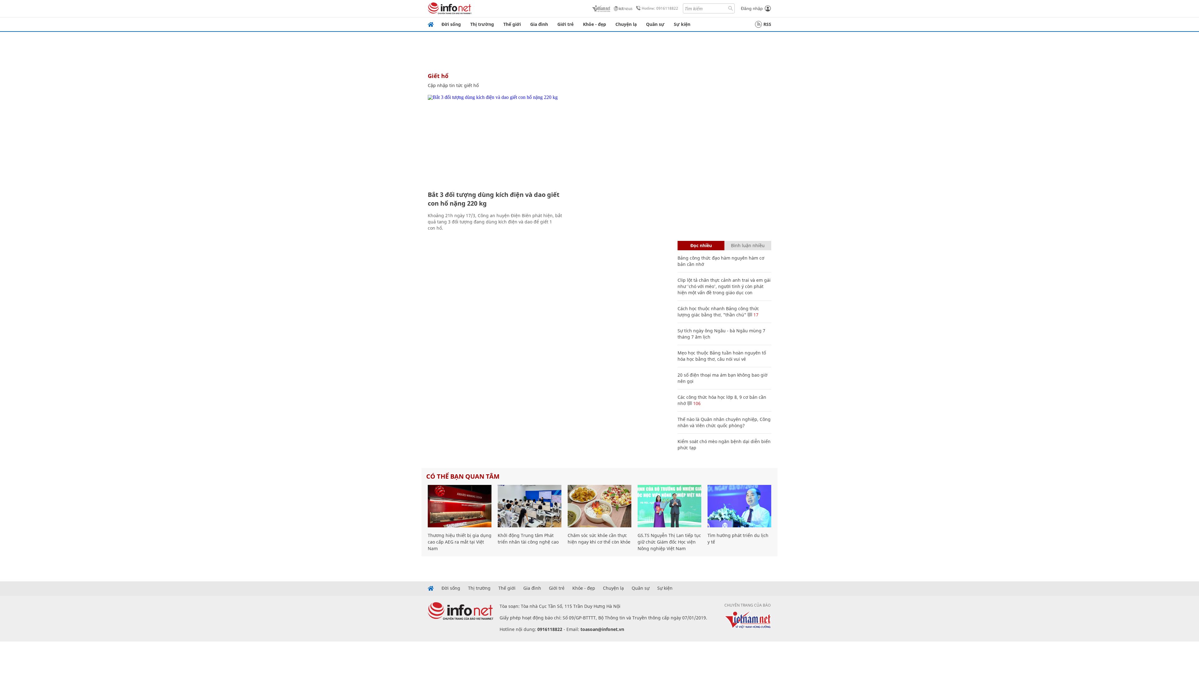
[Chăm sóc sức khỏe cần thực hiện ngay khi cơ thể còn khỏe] (599, 506)
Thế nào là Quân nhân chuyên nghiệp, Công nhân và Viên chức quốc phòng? (724, 422)
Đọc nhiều (701, 245)
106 (696, 403)
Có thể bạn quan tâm (463, 476)
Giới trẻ (565, 24)
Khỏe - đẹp (594, 24)
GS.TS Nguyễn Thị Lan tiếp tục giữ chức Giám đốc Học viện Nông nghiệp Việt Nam (669, 541)
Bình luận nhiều (748, 245)
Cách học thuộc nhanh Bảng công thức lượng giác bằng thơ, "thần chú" (718, 311)
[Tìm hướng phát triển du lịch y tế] (739, 506)
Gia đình (539, 24)
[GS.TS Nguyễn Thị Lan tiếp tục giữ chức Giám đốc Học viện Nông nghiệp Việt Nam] (669, 506)
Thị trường (482, 24)
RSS (767, 24)
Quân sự (655, 24)
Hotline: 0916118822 (660, 8)
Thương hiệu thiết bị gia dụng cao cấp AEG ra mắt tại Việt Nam (459, 541)
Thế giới (512, 24)
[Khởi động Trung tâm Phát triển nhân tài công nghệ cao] (529, 506)
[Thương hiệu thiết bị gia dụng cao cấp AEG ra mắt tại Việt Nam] (459, 506)
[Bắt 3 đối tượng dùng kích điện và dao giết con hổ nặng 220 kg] (496, 140)
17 (755, 315)
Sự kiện (682, 24)
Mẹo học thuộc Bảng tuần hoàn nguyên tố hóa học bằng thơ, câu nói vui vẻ (722, 356)
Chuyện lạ (626, 24)
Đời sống (451, 24)
